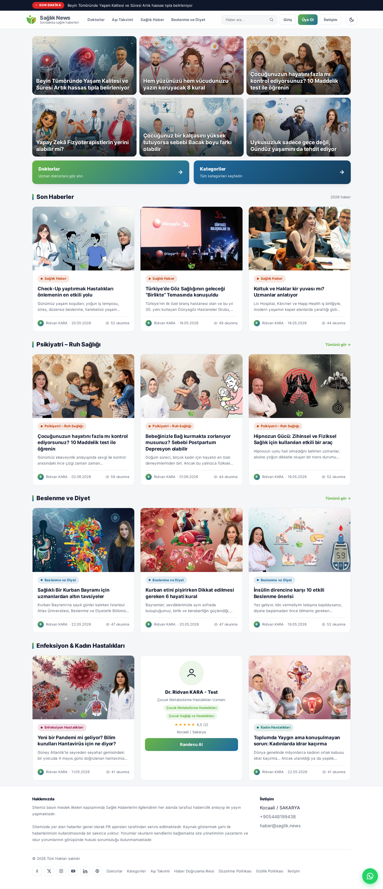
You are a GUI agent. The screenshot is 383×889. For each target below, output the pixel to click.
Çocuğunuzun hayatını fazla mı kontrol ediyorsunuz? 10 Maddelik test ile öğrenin (83, 442)
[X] (49, 871)
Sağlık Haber (152, 19)
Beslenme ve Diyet (188, 19)
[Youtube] (73, 871)
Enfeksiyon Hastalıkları (64, 727)
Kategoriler (136, 871)
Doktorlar (96, 19)
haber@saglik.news (280, 825)
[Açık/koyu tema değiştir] (351, 19)
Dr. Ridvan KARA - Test (191, 692)
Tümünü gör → (338, 344)
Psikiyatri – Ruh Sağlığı (64, 426)
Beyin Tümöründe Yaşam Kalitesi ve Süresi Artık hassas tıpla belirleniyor (130, 5)
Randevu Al (191, 744)
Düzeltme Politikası (235, 871)
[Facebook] (37, 871)
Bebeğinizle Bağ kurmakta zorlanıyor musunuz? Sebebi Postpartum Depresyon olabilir (188, 442)
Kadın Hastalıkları (275, 727)
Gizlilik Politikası (269, 871)
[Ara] (271, 19)
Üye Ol (308, 19)
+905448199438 (278, 816)
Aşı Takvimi (122, 19)
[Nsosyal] (97, 871)
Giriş (287, 19)
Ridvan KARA (56, 323)
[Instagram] (61, 871)
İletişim (330, 19)
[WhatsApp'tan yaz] (370, 876)
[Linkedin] (85, 871)
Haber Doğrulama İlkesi (194, 871)
